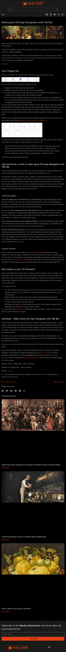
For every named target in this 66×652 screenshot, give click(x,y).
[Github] (51, 14)
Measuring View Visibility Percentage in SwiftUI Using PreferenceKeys (31, 465)
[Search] (57, 9)
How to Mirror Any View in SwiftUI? (16, 609)
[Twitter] (55, 14)
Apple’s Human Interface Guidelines (34, 120)
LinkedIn (27, 358)
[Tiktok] (62, 14)
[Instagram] (59, 14)
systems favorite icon (18, 260)
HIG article (20, 309)
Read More (6, 468)
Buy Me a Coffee (45, 353)
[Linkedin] (47, 14)
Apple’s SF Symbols (34, 252)
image (10, 371)
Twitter (36, 358)
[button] (3, 14)
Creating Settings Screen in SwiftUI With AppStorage (24, 537)
